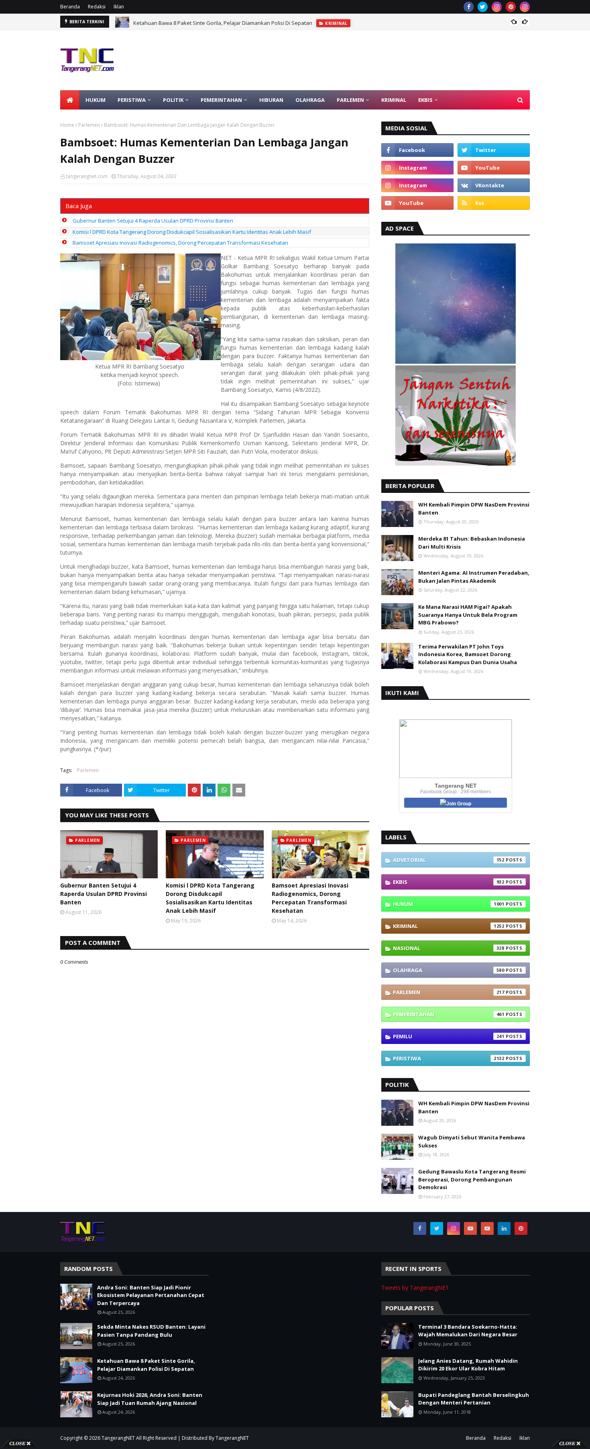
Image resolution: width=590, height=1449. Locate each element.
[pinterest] (511, 7)
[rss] (494, 203)
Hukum (449, 904)
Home (67, 125)
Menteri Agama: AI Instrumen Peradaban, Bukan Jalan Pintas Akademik (473, 576)
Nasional (449, 948)
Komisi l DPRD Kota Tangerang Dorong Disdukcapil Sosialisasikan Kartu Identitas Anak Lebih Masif (192, 231)
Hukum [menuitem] (95, 99)
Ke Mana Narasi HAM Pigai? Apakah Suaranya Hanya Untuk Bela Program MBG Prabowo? (467, 614)
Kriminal (449, 926)
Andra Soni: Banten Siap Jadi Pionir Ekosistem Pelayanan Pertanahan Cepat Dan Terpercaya (150, 1295)
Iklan (119, 6)
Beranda (70, 6)
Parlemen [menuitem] (350, 99)
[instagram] (497, 7)
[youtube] (494, 167)
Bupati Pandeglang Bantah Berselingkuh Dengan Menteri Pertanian (473, 1398)
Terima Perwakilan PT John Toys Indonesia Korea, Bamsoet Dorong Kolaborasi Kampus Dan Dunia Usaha (467, 654)
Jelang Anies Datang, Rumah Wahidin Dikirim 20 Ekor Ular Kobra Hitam (468, 1364)
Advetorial (449, 859)
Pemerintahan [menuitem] (221, 99)
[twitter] (483, 7)
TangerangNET (118, 1438)
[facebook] (469, 7)
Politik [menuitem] (173, 99)
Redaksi (97, 6)
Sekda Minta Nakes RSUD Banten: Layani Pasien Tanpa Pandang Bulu (151, 1330)
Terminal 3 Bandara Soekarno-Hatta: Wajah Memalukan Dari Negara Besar (467, 1330)
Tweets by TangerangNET (415, 1287)
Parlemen (89, 125)
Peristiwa (449, 1058)
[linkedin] (504, 1228)
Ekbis (449, 882)
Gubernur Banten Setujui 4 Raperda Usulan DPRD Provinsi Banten (153, 220)
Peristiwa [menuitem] (132, 99)
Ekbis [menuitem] (425, 99)
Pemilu (449, 1036)
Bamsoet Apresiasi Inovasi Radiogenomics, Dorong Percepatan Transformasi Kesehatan (180, 242)
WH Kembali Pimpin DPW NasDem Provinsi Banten (473, 508)
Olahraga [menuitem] (310, 99)
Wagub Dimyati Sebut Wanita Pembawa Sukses (471, 1141)
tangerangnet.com (87, 176)
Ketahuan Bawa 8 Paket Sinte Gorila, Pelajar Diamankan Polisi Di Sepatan (222, 21)
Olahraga (449, 970)
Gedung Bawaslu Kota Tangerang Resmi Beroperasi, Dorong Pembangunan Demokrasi (472, 1179)
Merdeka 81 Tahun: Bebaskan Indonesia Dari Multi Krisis (471, 542)
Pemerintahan (449, 1014)
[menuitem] (69, 99)
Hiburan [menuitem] (271, 99)
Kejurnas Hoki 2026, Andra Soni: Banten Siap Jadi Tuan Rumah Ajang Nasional (149, 1398)
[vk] (494, 185)
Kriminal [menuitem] (393, 99)
